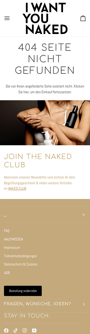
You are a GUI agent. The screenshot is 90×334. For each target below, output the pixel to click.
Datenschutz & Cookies (21, 264)
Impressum (12, 247)
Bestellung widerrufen (23, 290)
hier (26, 92)
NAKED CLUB (17, 188)
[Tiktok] (16, 330)
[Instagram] (24, 330)
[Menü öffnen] (11, 18)
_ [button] (5, 214)
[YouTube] (34, 330)
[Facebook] (6, 330)
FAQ (7, 230)
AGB (7, 272)
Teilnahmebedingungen (20, 256)
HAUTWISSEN (13, 239)
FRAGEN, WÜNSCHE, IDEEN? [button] (37, 304)
